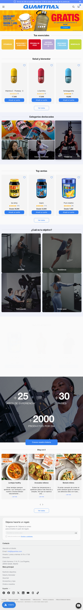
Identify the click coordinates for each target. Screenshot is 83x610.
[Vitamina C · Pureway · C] (14, 76)
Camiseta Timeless (69, 357)
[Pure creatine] (68, 188)
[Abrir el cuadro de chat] (78, 606)
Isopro (41, 203)
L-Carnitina (41, 91)
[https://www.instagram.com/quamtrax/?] (13, 593)
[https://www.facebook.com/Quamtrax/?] (8, 593)
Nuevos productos (41, 325)
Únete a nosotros (9, 584)
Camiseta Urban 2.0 (41, 357)
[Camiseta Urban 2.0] (41, 342)
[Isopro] (41, 188)
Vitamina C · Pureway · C (14, 91)
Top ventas (41, 170)
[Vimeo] (33, 593)
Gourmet (6, 578)
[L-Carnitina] (41, 76)
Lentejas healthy (14, 483)
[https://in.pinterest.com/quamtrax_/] (4, 593)
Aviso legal (4, 599)
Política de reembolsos (25, 599)
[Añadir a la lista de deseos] (24, 65)
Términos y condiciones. (27, 536)
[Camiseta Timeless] (68, 342)
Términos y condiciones (48, 599)
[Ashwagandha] (68, 76)
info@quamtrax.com (14, 551)
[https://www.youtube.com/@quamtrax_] (28, 593)
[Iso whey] (14, 188)
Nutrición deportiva (9, 572)
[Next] (43, 504)
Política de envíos (37, 599)
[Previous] (40, 504)
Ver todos (41, 510)
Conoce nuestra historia (41, 442)
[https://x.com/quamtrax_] (18, 593)
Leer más (14, 496)
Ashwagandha (68, 91)
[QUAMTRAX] (41, 7)
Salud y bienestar (41, 58)
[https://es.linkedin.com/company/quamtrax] (23, 593)
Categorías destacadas (41, 116)
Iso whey (14, 203)
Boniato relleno (68, 483)
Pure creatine (68, 203)
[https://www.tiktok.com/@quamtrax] (38, 593)
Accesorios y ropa (9, 581)
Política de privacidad (13, 599)
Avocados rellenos (41, 483)
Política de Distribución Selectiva (63, 599)
